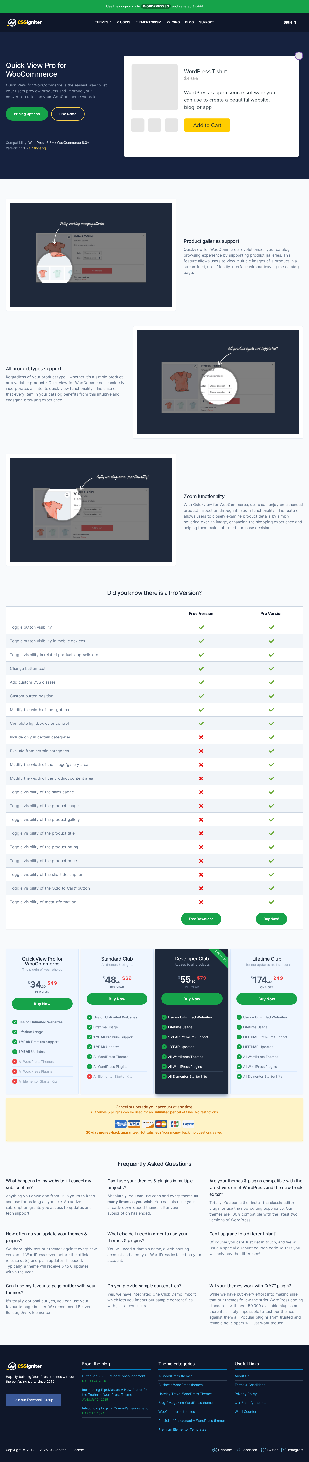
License (78, 1450)
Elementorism (148, 22)
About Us (242, 1376)
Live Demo (68, 114)
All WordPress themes (175, 1376)
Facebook (249, 1450)
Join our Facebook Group (33, 1400)
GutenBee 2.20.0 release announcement (113, 1376)
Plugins (123, 22)
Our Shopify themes (250, 1403)
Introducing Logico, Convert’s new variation (116, 1408)
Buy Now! (271, 919)
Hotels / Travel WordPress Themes (185, 1394)
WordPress (160, 1254)
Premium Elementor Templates (182, 1429)
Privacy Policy (246, 1394)
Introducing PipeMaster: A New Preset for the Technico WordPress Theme (115, 1392)
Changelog (37, 148)
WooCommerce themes (176, 1411)
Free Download (201, 919)
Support (206, 22)
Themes (101, 22)
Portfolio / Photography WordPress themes (191, 1420)
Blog (189, 22)
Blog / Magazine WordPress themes (186, 1403)
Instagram (295, 1450)
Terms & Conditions (250, 1385)
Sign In (290, 22)
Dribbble (225, 1450)
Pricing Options (27, 114)
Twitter (272, 1450)
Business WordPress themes (180, 1385)
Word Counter (245, 1411)
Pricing (173, 22)
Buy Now (42, 1003)
